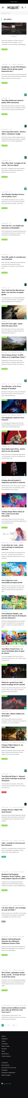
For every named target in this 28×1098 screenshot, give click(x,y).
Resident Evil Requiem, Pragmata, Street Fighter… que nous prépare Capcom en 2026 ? (14, 876)
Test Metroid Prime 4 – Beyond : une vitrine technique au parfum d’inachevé (13, 778)
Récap (3, 1051)
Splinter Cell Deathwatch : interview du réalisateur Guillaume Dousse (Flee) (11, 941)
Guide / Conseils (6, 1046)
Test (3, 596)
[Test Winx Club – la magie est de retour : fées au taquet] (14, 152)
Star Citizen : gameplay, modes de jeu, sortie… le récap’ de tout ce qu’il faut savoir (13, 975)
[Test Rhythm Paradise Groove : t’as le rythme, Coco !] (14, 183)
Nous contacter (5, 1065)
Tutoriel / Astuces (6, 1056)
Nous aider (14, 1)
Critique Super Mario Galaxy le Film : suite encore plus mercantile (13, 514)
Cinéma (4, 462)
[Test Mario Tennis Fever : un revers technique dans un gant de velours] (14, 638)
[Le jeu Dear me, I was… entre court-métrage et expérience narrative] (14, 534)
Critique (4, 1041)
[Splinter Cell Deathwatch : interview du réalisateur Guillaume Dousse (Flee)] (14, 928)
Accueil (3, 13)
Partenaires (4, 1070)
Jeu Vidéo (4, 49)
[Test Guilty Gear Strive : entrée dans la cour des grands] (14, 438)
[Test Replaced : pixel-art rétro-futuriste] (14, 406)
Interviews (4, 1048)
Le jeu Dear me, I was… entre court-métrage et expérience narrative (12, 547)
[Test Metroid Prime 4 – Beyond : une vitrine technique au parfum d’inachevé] (14, 765)
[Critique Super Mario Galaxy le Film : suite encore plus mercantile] (14, 500)
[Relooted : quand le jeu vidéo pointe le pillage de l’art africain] (14, 671)
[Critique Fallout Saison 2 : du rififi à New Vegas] (14, 734)
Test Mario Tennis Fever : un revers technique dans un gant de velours (13, 651)
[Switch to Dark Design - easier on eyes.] (25, 7)
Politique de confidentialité (8, 1072)
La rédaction (5, 1062)
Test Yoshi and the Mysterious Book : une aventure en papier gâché (13, 292)
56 (13, 1025)
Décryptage (5, 1043)
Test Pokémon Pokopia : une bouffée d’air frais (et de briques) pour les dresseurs (14, 616)
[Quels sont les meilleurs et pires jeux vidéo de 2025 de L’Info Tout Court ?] (14, 996)
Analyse (4, 1036)
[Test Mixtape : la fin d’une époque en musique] (14, 375)
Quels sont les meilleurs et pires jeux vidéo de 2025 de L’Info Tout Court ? (14, 1010)
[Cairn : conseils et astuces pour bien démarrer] (14, 832)
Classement (5, 1038)
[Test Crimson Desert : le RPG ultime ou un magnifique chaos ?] (14, 344)
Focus (3, 856)
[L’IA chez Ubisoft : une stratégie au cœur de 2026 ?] (14, 896)
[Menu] (3, 7)
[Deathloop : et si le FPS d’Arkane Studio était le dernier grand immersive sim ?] (14, 56)
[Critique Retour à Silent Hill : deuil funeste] (14, 798)
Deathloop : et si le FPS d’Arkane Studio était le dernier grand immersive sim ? (14, 69)
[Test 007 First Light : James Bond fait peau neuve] (14, 312)
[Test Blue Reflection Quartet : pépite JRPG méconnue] (14, 89)
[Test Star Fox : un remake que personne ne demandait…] (14, 214)
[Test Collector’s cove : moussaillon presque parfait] (14, 569)
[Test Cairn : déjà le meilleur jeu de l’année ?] (14, 702)
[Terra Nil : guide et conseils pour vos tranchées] (14, 246)
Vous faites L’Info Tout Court (9, 1067)
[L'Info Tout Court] (13, 7)
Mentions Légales (6, 1075)
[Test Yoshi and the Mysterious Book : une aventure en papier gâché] (14, 279)
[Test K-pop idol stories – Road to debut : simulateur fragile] (14, 120)
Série (3, 727)
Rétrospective (5, 1053)
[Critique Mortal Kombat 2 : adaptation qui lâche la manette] (14, 469)
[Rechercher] (22, 7)
